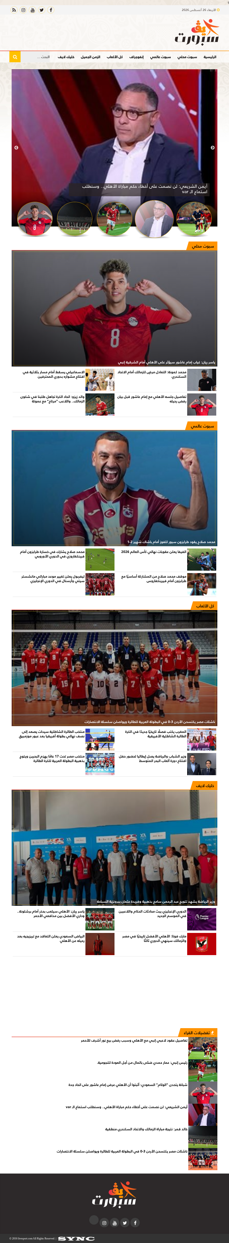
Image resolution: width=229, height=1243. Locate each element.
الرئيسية (210, 56)
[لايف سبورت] (197, 32)
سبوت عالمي (160, 56)
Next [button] (16, 147)
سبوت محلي (187, 56)
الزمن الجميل (90, 56)
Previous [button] (212, 147)
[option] (114, 148)
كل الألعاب (115, 56)
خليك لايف (66, 56)
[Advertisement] (114, 994)
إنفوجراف (136, 56)
